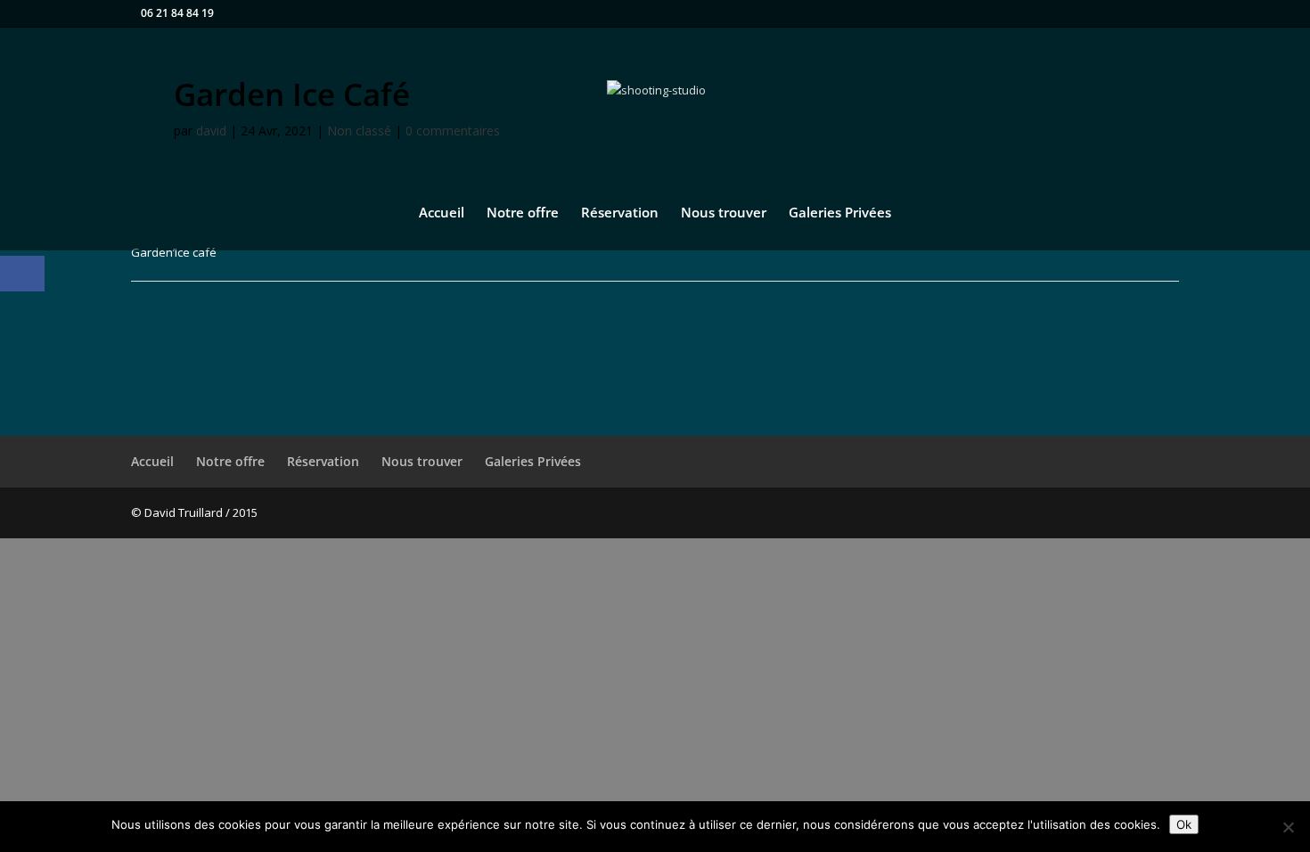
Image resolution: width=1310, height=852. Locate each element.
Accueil (441, 213)
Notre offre (523, 213)
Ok (1183, 824)
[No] (1288, 827)
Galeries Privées (840, 213)
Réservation (620, 213)
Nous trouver (723, 213)
